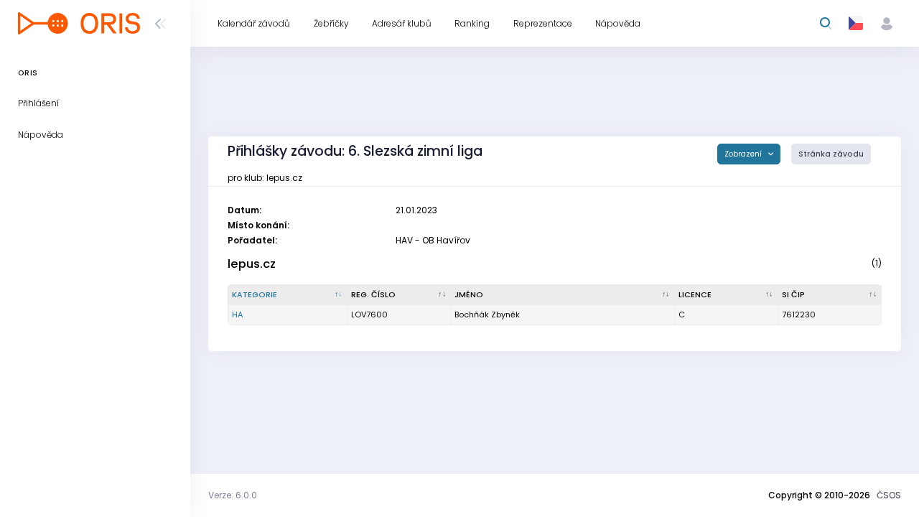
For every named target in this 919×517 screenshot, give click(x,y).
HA (237, 314)
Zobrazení (744, 154)
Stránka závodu (831, 154)
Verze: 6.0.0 (232, 495)
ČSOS (889, 495)
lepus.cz (252, 264)
